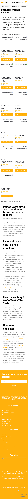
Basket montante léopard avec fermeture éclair (7, 107)
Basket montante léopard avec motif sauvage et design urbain (19, 161)
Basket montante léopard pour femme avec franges (20, 107)
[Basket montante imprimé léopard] (7, 180)
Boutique (13, 6)
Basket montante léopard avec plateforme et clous (19, 134)
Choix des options (7, 59)
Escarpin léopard (6, 421)
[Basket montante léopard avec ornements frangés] (7, 42)
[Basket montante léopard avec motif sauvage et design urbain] (21, 152)
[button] (5, 55)
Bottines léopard (6, 417)
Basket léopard (5, 410)
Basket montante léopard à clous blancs (7, 133)
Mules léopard (5, 423)
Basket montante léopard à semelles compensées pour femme (6, 79)
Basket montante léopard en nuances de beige (20, 52)
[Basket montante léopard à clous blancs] (7, 125)
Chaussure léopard (5, 6)
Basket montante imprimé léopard (5, 189)
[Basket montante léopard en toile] (21, 69)
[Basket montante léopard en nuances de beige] (21, 42)
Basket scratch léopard (7, 415)
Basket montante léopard (8, 413)
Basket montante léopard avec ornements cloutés (7, 161)
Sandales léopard (6, 426)
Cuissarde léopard (6, 419)
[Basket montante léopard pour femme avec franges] (21, 98)
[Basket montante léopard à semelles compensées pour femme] (7, 69)
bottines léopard (9, 288)
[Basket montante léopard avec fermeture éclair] (7, 98)
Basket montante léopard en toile (19, 78)
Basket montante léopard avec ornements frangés (7, 52)
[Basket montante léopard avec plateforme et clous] (21, 125)
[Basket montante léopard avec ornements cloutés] (7, 152)
